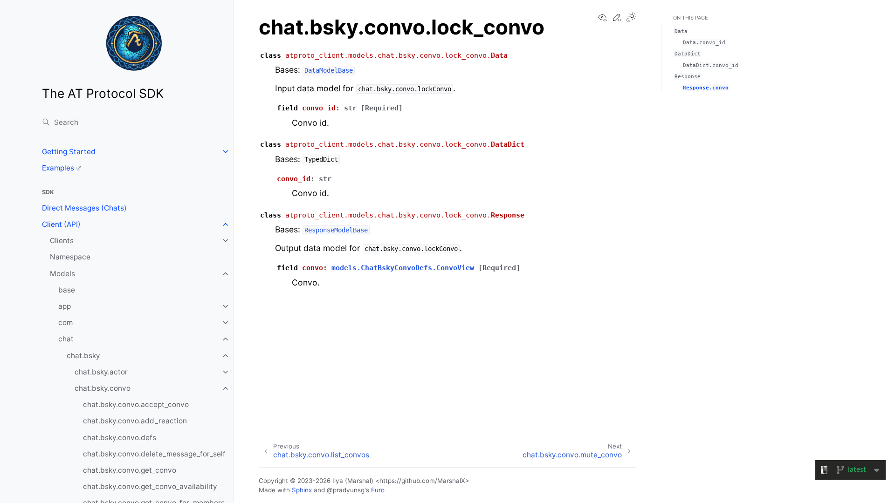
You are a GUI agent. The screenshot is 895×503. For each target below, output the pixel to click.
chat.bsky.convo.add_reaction (135, 420)
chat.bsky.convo (103, 388)
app (64, 306)
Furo (378, 490)
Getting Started (69, 151)
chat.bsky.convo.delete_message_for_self (154, 453)
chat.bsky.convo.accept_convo (136, 404)
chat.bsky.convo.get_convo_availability (150, 486)
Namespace (70, 256)
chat (66, 338)
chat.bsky (83, 355)
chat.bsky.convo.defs (119, 437)
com (65, 322)
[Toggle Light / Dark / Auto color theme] (631, 18)
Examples (58, 167)
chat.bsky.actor (101, 371)
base (66, 289)
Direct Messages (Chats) (84, 208)
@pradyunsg (346, 490)
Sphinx (302, 490)
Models (62, 273)
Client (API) (61, 224)
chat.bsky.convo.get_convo (129, 470)
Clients (62, 240)
